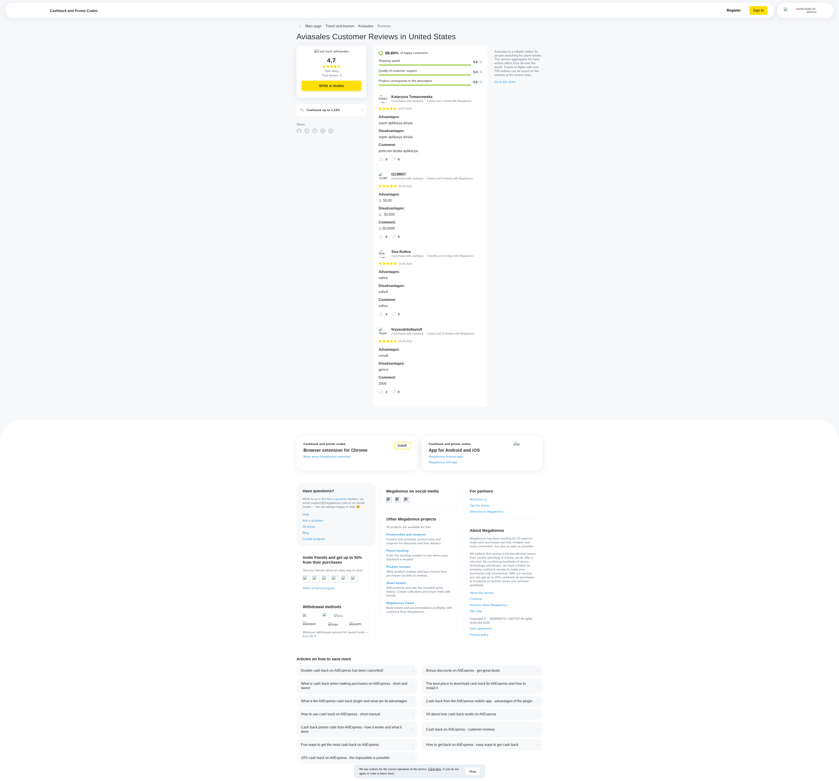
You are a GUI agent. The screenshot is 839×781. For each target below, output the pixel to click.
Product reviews (398, 566)
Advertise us (478, 499)
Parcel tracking (397, 550)
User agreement (481, 628)
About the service (482, 592)
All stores (309, 526)
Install (402, 445)
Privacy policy (479, 634)
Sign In (758, 10)
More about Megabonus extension (327, 456)
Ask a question (337, 499)
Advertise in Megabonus (486, 511)
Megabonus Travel (400, 603)
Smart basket (396, 583)
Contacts (476, 599)
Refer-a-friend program (319, 588)
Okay (472, 771)
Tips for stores (479, 505)
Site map (476, 611)
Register (734, 10)
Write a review (331, 86)
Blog (306, 532)
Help (306, 514)
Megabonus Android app (446, 456)
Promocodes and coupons (406, 534)
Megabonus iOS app (443, 462)
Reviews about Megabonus (488, 605)
